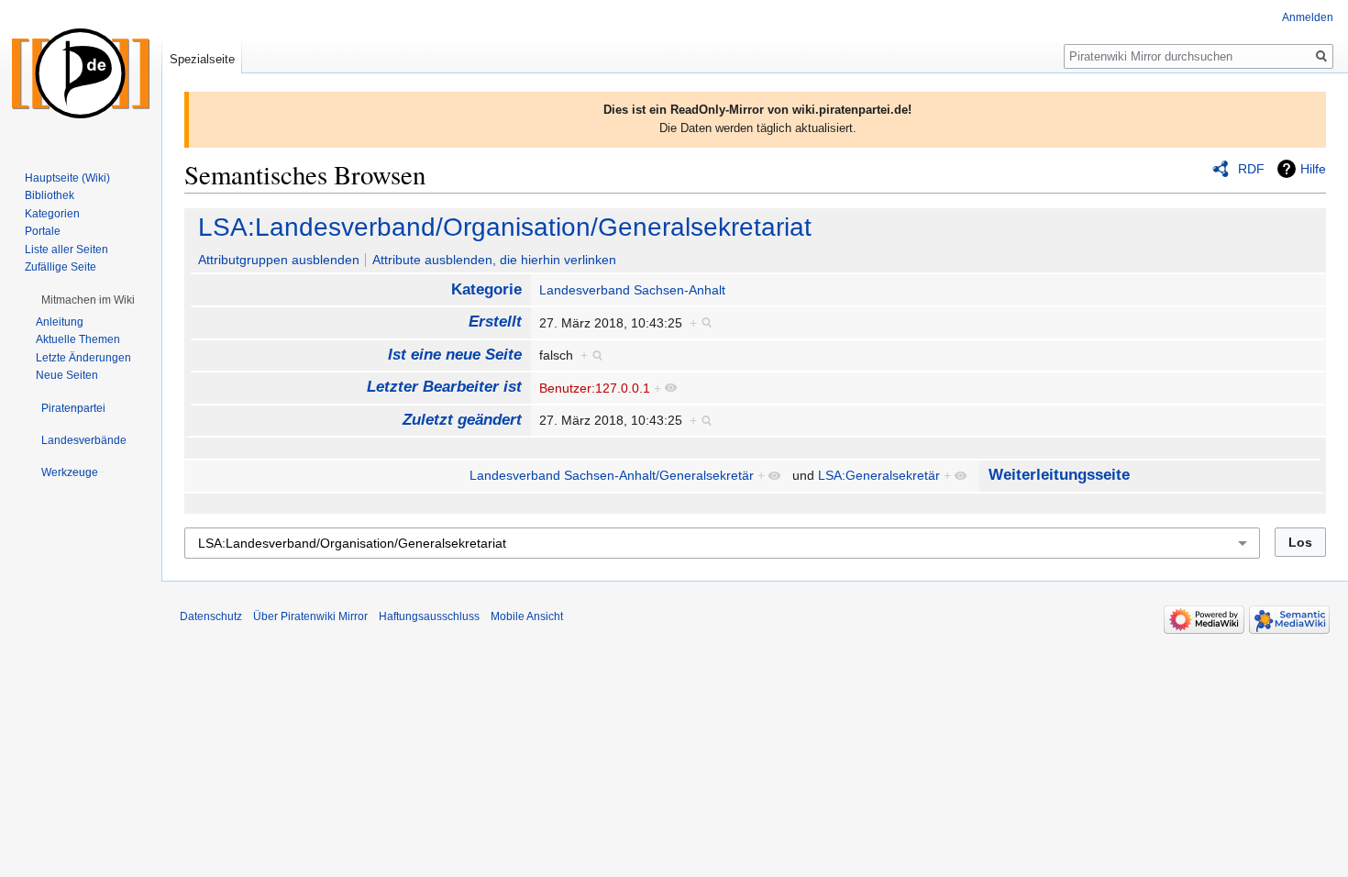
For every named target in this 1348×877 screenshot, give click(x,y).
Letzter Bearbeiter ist (444, 386)
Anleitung (59, 322)
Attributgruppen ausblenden (278, 259)
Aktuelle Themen (78, 339)
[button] (88, 300)
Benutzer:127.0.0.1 (594, 388)
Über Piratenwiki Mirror (310, 616)
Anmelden (1307, 17)
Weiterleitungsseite (1059, 474)
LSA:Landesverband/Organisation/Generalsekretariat (505, 227)
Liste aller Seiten (66, 249)
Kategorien (52, 213)
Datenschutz (211, 616)
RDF (1251, 168)
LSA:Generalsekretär (879, 475)
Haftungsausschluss (429, 616)
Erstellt (495, 321)
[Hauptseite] (80, 73)
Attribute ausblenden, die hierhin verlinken (494, 259)
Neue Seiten (67, 375)
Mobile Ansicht (527, 616)
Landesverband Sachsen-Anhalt (632, 290)
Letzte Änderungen (83, 357)
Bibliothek (49, 195)
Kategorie (486, 289)
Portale (43, 231)
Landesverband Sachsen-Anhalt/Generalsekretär (612, 475)
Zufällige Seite (60, 267)
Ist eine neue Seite (455, 354)
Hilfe (1313, 168)
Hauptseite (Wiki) (67, 178)
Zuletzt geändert (462, 419)
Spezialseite (202, 59)
